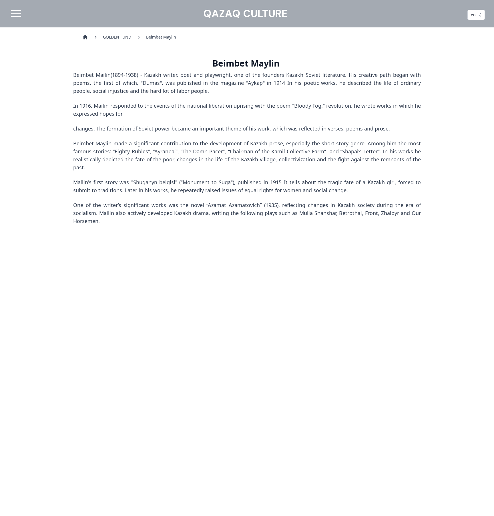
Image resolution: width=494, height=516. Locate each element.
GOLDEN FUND (117, 37)
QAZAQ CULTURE (245, 13)
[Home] (85, 37)
